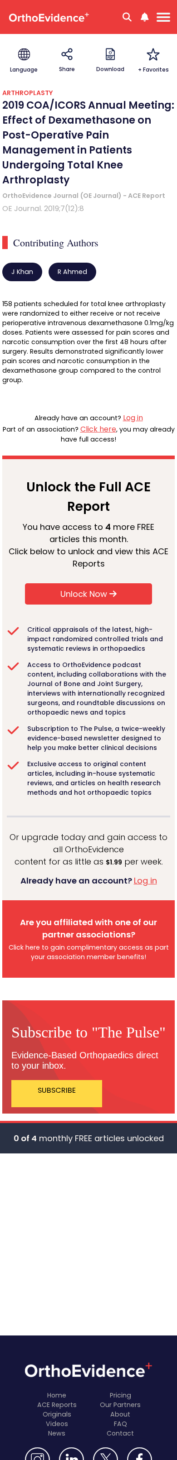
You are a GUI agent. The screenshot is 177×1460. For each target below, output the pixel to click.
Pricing (120, 1395)
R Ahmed (72, 271)
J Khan (22, 271)
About (120, 1414)
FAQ (120, 1423)
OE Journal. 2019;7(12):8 (43, 208)
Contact (120, 1433)
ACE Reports (57, 1404)
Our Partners (120, 1404)
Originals (57, 1414)
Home (56, 1395)
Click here (98, 429)
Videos (57, 1423)
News (56, 1433)
